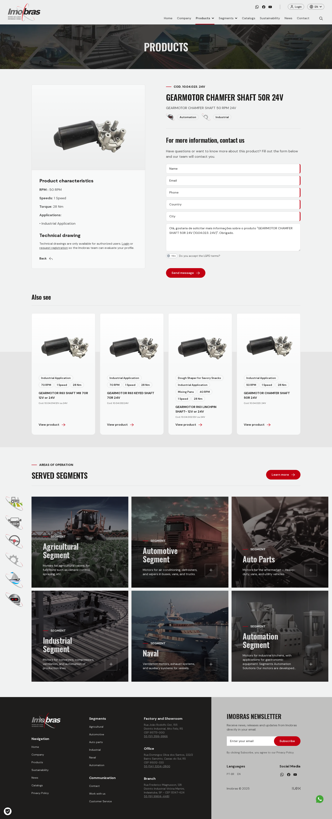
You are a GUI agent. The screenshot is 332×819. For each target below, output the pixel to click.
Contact (303, 18)
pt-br (230, 774)
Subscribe (287, 741)
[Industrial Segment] (14, 560)
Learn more (280, 475)
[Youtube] (270, 7)
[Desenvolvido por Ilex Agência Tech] (296, 788)
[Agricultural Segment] (14, 504)
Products (203, 18)
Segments (226, 18)
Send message (183, 273)
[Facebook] (264, 7)
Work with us (97, 793)
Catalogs (248, 18)
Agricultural (96, 726)
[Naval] (14, 580)
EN (316, 6)
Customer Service (100, 801)
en (239, 774)
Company (184, 18)
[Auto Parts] (14, 541)
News (288, 18)
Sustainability (270, 18)
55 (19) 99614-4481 (156, 796)
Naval (92, 757)
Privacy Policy (40, 793)
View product (49, 425)
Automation (96, 765)
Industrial (95, 749)
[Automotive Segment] (14, 522)
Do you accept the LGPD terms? (199, 256)
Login (298, 6)
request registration (53, 248)
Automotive (96, 734)
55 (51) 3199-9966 (156, 736)
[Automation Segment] (14, 600)
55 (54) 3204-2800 (157, 766)
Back (43, 258)
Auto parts (96, 742)
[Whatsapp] (257, 6)
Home (168, 18)
